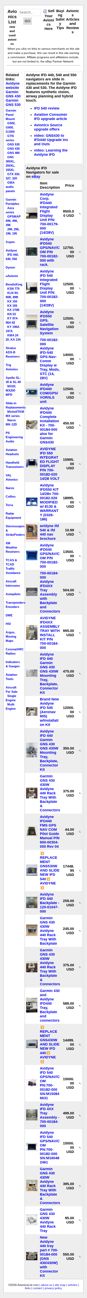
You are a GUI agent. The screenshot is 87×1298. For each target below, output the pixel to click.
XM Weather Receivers (13, 547)
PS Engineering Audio (14, 437)
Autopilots (13, 594)
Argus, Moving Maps (11, 636)
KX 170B (13, 310)
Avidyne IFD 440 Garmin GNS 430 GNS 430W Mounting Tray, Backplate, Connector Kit (49, 673)
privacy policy (53, 1288)
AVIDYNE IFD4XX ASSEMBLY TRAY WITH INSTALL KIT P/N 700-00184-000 (50, 633)
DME (9, 615)
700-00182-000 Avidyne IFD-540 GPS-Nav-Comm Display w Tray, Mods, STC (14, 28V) (50, 359)
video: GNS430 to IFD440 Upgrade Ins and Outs (51, 140)
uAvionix (12, 276)
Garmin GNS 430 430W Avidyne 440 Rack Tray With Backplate (48, 930)
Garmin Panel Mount (11, 115)
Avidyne (11, 250)
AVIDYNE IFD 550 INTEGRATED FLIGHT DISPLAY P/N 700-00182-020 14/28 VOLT (49, 464)
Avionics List (12, 16)
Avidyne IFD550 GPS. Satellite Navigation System (49, 322)
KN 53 (11, 314)
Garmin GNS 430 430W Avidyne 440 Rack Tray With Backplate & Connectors (50, 793)
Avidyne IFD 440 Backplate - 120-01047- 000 (49, 902)
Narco (10, 488)
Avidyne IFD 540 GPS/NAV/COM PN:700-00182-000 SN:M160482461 (50, 1147)
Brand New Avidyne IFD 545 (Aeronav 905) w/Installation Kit (49, 712)
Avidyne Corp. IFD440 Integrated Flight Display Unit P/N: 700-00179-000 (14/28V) (49, 213)
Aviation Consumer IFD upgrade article (50, 117)
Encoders (12, 606)
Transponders (15, 602)
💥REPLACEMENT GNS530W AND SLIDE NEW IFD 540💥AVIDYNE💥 (49, 870)
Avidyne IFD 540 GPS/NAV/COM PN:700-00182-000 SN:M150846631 (50, 1083)
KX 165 (12, 305)
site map (60, 1284)
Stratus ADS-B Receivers (13, 352)
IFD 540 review (46, 108)
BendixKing (14, 284)
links (28, 1288)
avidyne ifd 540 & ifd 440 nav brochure (49, 532)
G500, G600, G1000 (10, 127)
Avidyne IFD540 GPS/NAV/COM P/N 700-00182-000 (50, 555)
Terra (9, 505)
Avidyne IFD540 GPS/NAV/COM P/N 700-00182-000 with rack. (50, 252)
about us (46, 1284)
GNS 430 (13, 148)
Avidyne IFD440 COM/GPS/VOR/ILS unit (49, 393)
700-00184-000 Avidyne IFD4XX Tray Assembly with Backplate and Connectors (50, 592)
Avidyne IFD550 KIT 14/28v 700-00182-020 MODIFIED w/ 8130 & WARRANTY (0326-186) (49, 502)
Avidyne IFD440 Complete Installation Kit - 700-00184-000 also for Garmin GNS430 (49, 425)
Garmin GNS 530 (13, 102)
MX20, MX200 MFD (11, 390)
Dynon (10, 267)
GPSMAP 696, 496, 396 (13, 221)
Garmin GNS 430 (13, 94)
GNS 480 (13, 153)
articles (72, 1284)
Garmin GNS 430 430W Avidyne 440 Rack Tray (48, 1220)
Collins (11, 496)
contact (37, 1288)
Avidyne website (13, 85)
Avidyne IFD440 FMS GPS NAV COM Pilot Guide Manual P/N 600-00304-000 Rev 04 (49, 831)
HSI (8, 623)
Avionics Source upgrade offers (48, 127)
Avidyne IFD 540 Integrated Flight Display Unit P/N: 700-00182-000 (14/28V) (49, 288)
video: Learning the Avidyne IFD (51, 152)
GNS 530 (13, 144)
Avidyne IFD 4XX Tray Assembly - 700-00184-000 (49, 1115)
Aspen (10, 242)
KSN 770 (13, 288)
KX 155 (12, 301)
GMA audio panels (10, 187)
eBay (36, 177)
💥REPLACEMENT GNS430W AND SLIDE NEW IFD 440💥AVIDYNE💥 (49, 1044)
